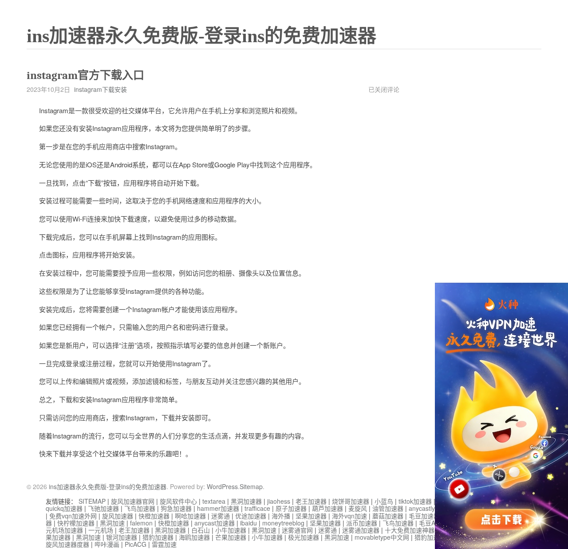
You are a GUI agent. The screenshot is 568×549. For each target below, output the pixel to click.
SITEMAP (92, 501)
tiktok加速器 (415, 501)
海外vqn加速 (349, 515)
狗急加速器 (176, 508)
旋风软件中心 (178, 501)
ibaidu (248, 522)
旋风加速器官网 (132, 501)
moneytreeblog (283, 522)
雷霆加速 (164, 544)
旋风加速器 (117, 515)
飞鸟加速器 (139, 508)
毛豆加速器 (424, 515)
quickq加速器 (64, 508)
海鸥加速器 (194, 537)
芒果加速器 (230, 537)
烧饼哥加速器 (350, 501)
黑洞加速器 (246, 501)
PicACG (135, 544)
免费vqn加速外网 (73, 515)
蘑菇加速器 (387, 515)
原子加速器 (291, 508)
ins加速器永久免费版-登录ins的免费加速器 (201, 36)
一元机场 (100, 529)
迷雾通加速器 (360, 529)
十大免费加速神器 (409, 529)
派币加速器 (361, 522)
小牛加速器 (230, 529)
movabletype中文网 (382, 537)
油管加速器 (387, 508)
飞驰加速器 (103, 508)
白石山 (200, 529)
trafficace (257, 508)
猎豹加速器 (158, 537)
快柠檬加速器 (76, 522)
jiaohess (278, 501)
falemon (141, 522)
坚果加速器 (311, 515)
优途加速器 (250, 515)
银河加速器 (121, 537)
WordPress (222, 486)
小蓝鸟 (384, 501)
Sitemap (251, 486)
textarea (213, 501)
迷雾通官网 (297, 529)
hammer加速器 (218, 508)
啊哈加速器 (190, 515)
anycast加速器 (214, 522)
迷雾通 (220, 515)
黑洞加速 (112, 522)
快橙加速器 (154, 515)
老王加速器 (311, 501)
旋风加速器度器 (67, 544)
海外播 (281, 515)
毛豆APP (431, 522)
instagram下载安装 (100, 89)
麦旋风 (357, 508)
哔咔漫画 (107, 544)
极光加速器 (303, 537)
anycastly (422, 508)
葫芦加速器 (327, 508)
